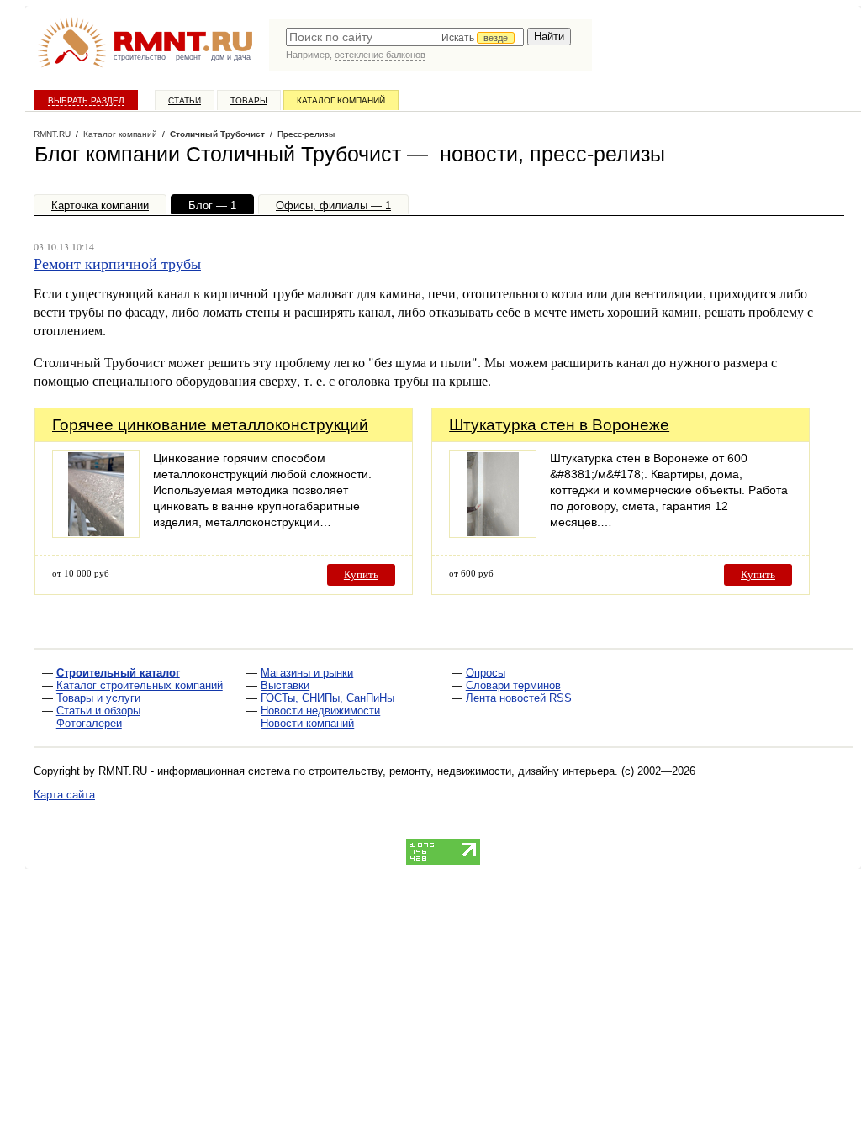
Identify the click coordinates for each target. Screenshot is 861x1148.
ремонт (188, 57)
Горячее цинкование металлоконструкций (210, 425)
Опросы (485, 672)
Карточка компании (100, 205)
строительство (140, 57)
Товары (248, 100)
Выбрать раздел (86, 100)
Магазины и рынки (307, 672)
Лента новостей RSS (519, 698)
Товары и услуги (98, 698)
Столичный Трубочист (217, 134)
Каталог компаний (341, 100)
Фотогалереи (89, 723)
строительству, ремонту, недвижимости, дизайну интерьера (462, 771)
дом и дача (231, 57)
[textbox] (405, 37)
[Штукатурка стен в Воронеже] (493, 533)
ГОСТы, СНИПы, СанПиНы (327, 698)
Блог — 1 (212, 205)
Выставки (285, 685)
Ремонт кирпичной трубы (117, 263)
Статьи (184, 100)
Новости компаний (307, 723)
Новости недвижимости (320, 710)
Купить (361, 574)
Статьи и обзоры (98, 710)
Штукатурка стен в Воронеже (559, 425)
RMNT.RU (52, 134)
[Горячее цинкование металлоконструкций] (96, 533)
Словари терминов (513, 685)
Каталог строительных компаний (139, 685)
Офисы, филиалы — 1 (333, 205)
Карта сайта (64, 794)
